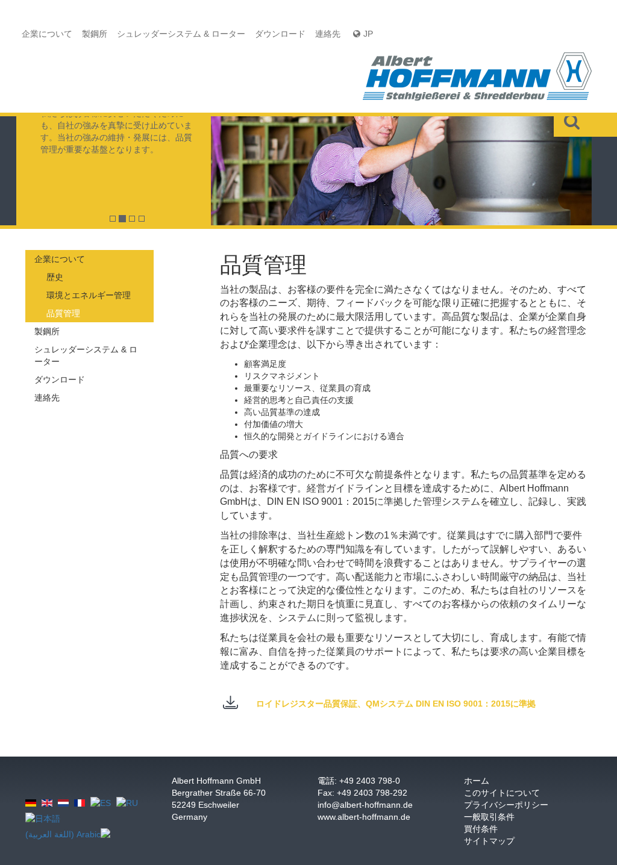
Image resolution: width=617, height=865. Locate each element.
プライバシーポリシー (506, 805)
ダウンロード (280, 34)
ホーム (476, 780)
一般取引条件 (489, 817)
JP (368, 34)
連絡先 (327, 34)
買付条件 (481, 829)
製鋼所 (94, 34)
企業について (47, 34)
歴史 (54, 277)
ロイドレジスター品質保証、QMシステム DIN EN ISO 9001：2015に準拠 (396, 703)
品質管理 (63, 313)
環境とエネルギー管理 (88, 295)
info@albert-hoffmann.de (365, 805)
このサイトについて (502, 793)
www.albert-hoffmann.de (364, 817)
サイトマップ (489, 841)
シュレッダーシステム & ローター (181, 34)
